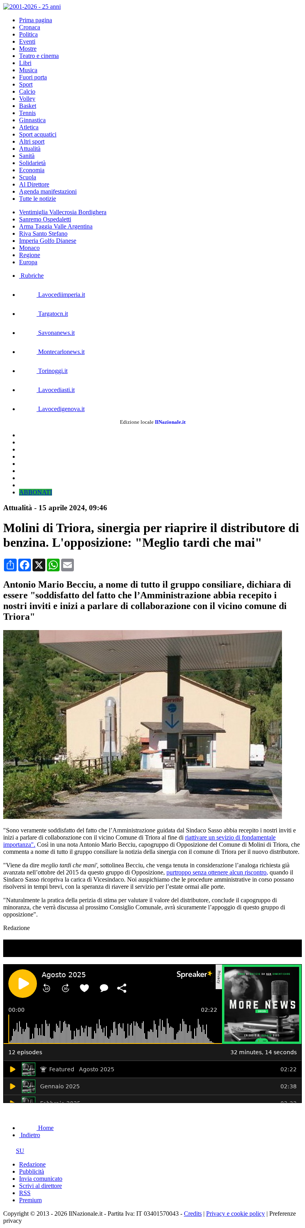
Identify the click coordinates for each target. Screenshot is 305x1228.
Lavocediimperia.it (61, 294)
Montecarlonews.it (61, 351)
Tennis (27, 113)
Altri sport (31, 141)
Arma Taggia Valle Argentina (56, 226)
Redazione (32, 1164)
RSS (25, 1193)
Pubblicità (31, 1171)
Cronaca (29, 27)
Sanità (27, 155)
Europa (28, 262)
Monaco (29, 247)
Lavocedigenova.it (61, 408)
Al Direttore (34, 184)
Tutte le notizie (37, 198)
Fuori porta (33, 77)
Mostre (28, 48)
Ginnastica (32, 120)
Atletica (29, 127)
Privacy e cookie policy (235, 1213)
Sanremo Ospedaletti (45, 219)
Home (45, 1127)
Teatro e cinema (39, 55)
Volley (27, 98)
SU (20, 1150)
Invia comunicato (40, 1178)
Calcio (27, 91)
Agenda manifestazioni (48, 191)
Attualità (30, 148)
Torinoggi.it (52, 370)
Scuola (27, 177)
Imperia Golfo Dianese (47, 240)
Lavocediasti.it (56, 389)
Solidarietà (32, 163)
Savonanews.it (56, 332)
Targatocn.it (52, 313)
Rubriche (31, 275)
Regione (29, 255)
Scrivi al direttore (40, 1185)
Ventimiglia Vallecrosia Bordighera (62, 212)
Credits (193, 1213)
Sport (26, 84)
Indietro (29, 1135)
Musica (28, 70)
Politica (28, 34)
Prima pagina (35, 20)
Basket (27, 105)
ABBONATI (35, 492)
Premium (30, 1200)
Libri (25, 63)
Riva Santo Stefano (43, 233)
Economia (31, 170)
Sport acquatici (37, 134)
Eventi (27, 41)
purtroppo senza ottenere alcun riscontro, (217, 872)
